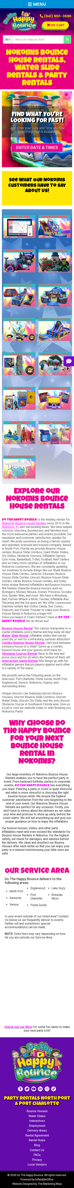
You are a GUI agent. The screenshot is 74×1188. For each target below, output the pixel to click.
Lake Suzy (58, 888)
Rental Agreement (37, 1135)
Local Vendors (37, 1164)
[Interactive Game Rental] (19, 295)
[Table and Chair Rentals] (19, 467)
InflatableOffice (44, 1179)
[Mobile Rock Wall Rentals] (19, 363)
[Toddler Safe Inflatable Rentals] (55, 295)
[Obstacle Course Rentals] (55, 329)
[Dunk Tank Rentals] (19, 398)
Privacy (37, 1160)
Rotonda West (56, 896)
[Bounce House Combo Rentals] (19, 260)
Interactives (37, 1121)
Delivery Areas (37, 1130)
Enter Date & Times (37, 147)
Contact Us (37, 1150)
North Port (16, 891)
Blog (37, 1145)
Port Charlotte (36, 896)
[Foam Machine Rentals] (55, 363)
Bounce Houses (37, 1111)
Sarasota (15, 898)
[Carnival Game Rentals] (19, 432)
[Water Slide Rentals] (55, 226)
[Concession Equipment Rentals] (55, 432)
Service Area (43, 937)
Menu (39, 4)
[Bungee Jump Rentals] (19, 329)
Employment (37, 1126)
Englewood (37, 888)
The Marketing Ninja (50, 1183)
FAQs (37, 1155)
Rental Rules (37, 1140)
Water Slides (37, 1116)
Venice (14, 904)
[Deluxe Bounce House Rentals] (55, 398)
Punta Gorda (38, 905)
